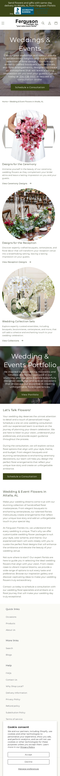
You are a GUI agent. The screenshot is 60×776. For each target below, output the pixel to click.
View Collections (10, 340)
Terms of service (14, 719)
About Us (10, 630)
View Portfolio (30, 394)
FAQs (8, 673)
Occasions (11, 617)
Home (5, 101)
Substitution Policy (15, 712)
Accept (28, 754)
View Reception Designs (14, 262)
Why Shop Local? (15, 686)
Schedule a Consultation (30, 87)
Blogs (9, 654)
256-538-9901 (28, 76)
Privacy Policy (27, 747)
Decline (28, 761)
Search (9, 648)
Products (10, 623)
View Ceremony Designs (14, 183)
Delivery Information (16, 693)
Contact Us (11, 679)
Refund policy (13, 706)
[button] (43, 23)
